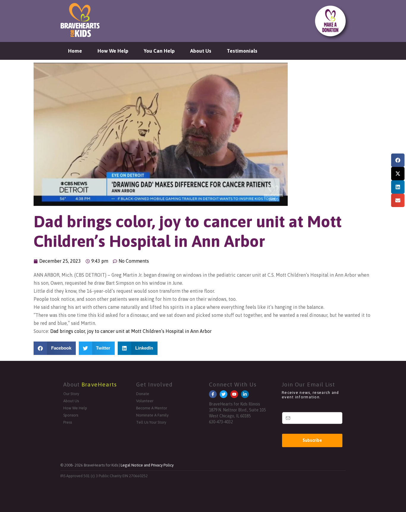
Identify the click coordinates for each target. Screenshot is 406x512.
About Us (200, 51)
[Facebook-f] (213, 394)
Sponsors (70, 415)
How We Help (112, 51)
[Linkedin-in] (245, 394)
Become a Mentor (151, 408)
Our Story (71, 394)
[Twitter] (223, 394)
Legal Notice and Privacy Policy (147, 465)
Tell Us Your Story (151, 422)
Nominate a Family (152, 415)
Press (67, 422)
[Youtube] (234, 394)
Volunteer (144, 401)
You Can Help (159, 51)
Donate (142, 394)
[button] (398, 160)
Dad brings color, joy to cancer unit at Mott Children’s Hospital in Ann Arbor (131, 331)
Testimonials (242, 51)
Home (75, 51)
